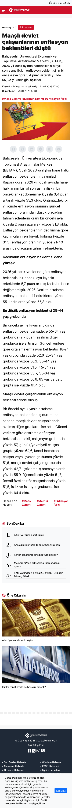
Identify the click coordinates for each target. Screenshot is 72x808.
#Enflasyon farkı (56, 98)
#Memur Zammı (33, 98)
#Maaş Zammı (11, 98)
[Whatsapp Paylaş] (49, 149)
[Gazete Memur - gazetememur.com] (19, 10)
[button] (4, 10)
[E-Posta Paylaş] (58, 149)
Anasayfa (8, 27)
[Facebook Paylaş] (13, 149)
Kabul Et (61, 790)
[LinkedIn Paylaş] (31, 149)
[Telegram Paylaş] (40, 149)
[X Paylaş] (22, 149)
